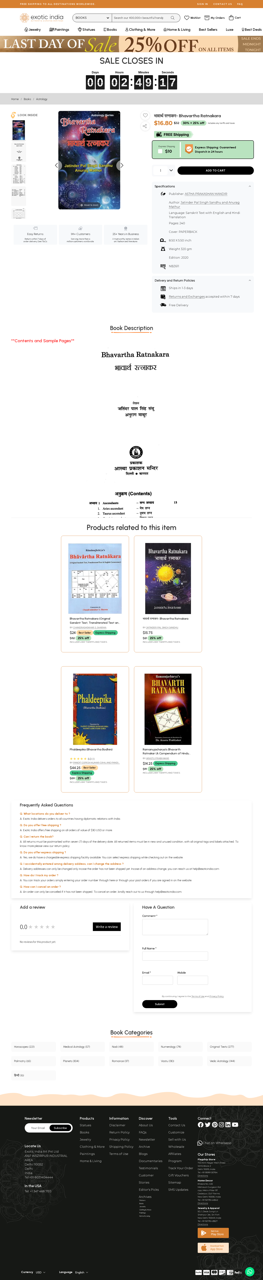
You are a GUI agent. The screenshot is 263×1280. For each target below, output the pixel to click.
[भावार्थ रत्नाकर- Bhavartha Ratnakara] (18, 130)
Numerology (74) (171, 1046)
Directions (203, 1175)
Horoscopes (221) (24, 1046)
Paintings (87, 1154)
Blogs (143, 1154)
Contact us (222, 4)
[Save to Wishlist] (145, 117)
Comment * (149, 916)
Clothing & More (92, 1146)
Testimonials (148, 1168)
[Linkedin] (227, 1126)
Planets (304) (71, 1061)
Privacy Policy (217, 996)
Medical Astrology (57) (76, 1046)
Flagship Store (206, 1159)
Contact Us (176, 1125)
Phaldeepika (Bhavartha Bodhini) (91, 749)
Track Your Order (180, 1168)
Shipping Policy (121, 1146)
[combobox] (140, 18)
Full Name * (149, 948)
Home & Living (91, 1161)
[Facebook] (200, 1126)
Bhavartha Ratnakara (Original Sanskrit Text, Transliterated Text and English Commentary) (95, 622)
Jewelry (85, 1139)
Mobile (181, 972)
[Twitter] (208, 1126)
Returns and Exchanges (187, 296)
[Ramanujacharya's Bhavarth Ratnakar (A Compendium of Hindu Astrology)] (168, 744)
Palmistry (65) (22, 1061)
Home (15, 99)
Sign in (202, 4)
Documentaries (150, 1161)
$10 (168, 151)
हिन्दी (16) (19, 1075)
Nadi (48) (117, 1046)
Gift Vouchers (178, 1175)
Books (27, 99)
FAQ (240, 4)
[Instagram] (221, 1126)
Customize (176, 1132)
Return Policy (119, 1132)
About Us (146, 1125)
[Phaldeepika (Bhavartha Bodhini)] (95, 744)
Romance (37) (120, 1061)
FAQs (142, 1132)
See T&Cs (42, 241)
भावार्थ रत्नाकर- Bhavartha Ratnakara (165, 618)
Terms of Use (197, 996)
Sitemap (174, 1182)
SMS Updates (178, 1189)
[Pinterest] (215, 1126)
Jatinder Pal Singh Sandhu (162, 627)
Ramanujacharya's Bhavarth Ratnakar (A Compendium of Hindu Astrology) (166, 753)
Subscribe (60, 1128)
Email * (146, 972)
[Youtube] (235, 1126)
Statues (85, 1125)
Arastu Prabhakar (157, 758)
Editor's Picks (149, 1189)
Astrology (41, 99)
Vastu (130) (167, 1061)
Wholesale (176, 1146)
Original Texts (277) (222, 1046)
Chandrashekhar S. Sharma (89, 627)
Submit (160, 1004)
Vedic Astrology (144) (222, 1061)
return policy (62, 846)
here (112, 880)
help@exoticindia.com (206, 869)
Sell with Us (177, 1139)
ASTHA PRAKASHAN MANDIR (206, 194)
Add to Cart (215, 170)
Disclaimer (117, 1125)
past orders (142, 880)
